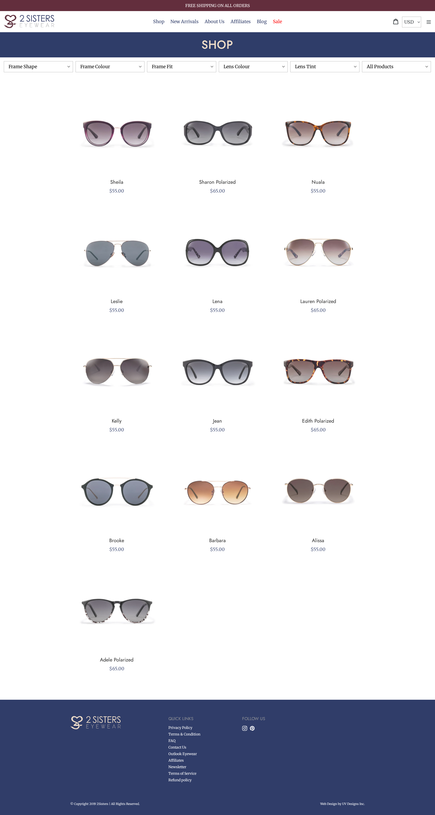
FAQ (171, 740)
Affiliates (176, 760)
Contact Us (177, 747)
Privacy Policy (180, 727)
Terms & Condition (184, 734)
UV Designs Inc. (353, 804)
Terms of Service (182, 773)
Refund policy (180, 780)
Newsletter (177, 767)
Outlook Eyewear (182, 754)
